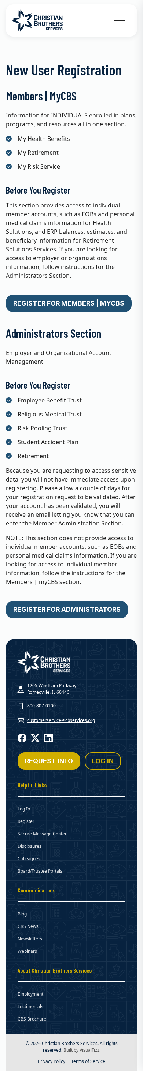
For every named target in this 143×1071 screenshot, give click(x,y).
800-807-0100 (41, 706)
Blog (22, 914)
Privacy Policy (51, 1061)
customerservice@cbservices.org (61, 720)
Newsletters (30, 939)
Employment (30, 994)
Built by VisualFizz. (81, 1050)
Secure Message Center (42, 834)
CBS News (28, 926)
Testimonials (30, 1006)
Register (26, 821)
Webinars (27, 951)
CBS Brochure (32, 1019)
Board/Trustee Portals (40, 871)
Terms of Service (88, 1061)
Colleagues (29, 858)
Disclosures (29, 846)
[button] (119, 20)
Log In (24, 809)
